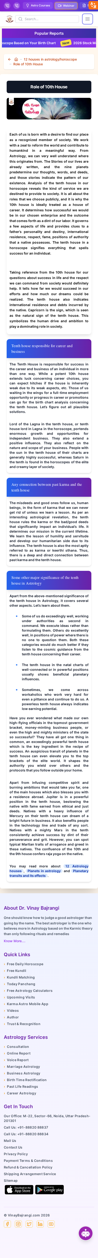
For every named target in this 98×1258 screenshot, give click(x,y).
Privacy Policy (16, 1154)
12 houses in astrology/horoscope (50, 59)
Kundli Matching (19, 977)
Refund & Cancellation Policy (28, 1167)
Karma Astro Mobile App (26, 1004)
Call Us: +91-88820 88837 (26, 1127)
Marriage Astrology (22, 1066)
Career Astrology (20, 1093)
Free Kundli (15, 971)
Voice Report (16, 1060)
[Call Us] (7, 5)
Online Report (17, 1053)
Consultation (16, 1047)
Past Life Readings (21, 1086)
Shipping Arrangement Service (30, 1174)
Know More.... (14, 941)
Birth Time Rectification (25, 1080)
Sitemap (11, 1180)
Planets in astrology (44, 871)
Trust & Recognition (22, 1024)
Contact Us (13, 1147)
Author (11, 1017)
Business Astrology (22, 1073)
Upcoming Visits (19, 997)
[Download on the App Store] (19, 1189)
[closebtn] (93, 5)
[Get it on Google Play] (49, 1189)
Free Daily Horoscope (23, 964)
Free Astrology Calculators (28, 990)
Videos (11, 1010)
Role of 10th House (28, 64)
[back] (10, 59)
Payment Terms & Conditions (28, 1161)
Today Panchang (19, 984)
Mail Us (10, 1141)
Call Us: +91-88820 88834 (26, 1134)
